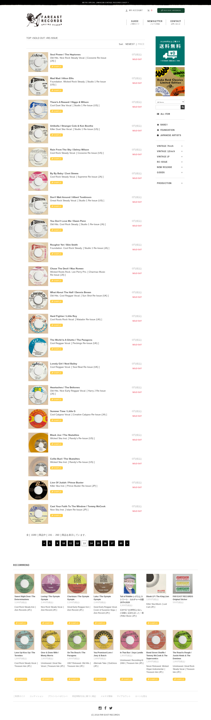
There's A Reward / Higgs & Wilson (69, 102)
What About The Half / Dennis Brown (70, 292)
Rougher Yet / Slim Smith (64, 244)
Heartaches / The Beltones (65, 387)
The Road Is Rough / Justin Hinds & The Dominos (182, 655)
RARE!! (164, 124)
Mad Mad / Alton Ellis (62, 78)
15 (98, 543)
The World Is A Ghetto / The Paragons (71, 340)
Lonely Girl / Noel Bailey (63, 363)
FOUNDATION (167, 130)
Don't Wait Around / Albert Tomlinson (70, 197)
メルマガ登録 (106, 696)
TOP (28, 38)
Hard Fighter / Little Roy (63, 316)
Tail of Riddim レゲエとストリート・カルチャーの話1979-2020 (132, 599)
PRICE (141, 44)
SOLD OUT (39, 38)
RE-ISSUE (52, 38)
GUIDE (135, 22)
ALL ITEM (165, 114)
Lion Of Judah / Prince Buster (66, 482)
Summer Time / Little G (62, 411)
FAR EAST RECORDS (172, 10)
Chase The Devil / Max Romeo (67, 268)
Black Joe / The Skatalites (64, 435)
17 (112, 543)
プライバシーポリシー (58, 696)
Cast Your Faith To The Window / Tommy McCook (78, 506)
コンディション (36, 696)
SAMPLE (57, 67)
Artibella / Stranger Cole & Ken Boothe (71, 126)
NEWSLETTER (154, 22)
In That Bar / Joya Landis (131, 652)
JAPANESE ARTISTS (170, 135)
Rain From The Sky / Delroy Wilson (69, 149)
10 (63, 543)
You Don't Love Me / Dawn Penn (68, 221)
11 (70, 543)
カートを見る (141, 696)
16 (105, 543)
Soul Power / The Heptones (65, 54)
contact (175, 22)
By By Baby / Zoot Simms (64, 173)
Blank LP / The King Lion (157, 596)
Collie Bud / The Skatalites (65, 458)
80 (121, 543)
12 (77, 543)
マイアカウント (124, 696)
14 (91, 543)
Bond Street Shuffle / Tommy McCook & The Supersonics (156, 655)
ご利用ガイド (19, 696)
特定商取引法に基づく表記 (84, 696)
